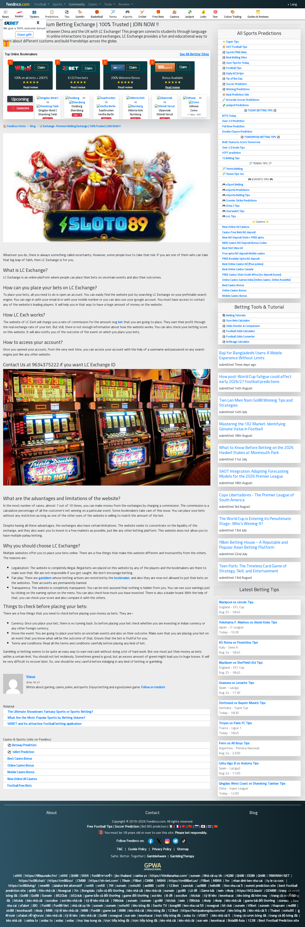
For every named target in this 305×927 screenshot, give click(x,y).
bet (120, 322)
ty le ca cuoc (275, 880)
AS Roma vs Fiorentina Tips (238, 642)
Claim (41, 67)
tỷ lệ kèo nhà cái (98, 900)
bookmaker (121, 578)
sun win (130, 915)
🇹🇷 (184, 826)
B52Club (62, 895)
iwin (220, 890)
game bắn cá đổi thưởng (102, 895)
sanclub (188, 885)
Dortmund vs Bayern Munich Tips (242, 703)
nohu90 (136, 885)
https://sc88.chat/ (32, 880)
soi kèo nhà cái (72, 900)
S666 (85, 875)
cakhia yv (140, 875)
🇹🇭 (209, 826)
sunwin (195, 875)
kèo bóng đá (141, 905)
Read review (30, 87)
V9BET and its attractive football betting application (44, 723)
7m (227, 880)
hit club (227, 905)
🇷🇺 (197, 826)
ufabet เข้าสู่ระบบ (31, 915)
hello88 (215, 885)
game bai (109, 910)
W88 (122, 910)
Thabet (275, 910)
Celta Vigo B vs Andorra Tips (239, 763)
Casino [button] (93, 4)
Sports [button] (58, 4)
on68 (90, 885)
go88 (182, 890)
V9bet (252, 905)
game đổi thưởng (136, 895)
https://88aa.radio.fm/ (41, 875)
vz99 (161, 885)
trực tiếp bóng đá (168, 915)
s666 (18, 875)
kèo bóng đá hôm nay (252, 895)
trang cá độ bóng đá (283, 915)
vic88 (10, 910)
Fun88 (45, 905)
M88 (49, 910)
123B (251, 920)
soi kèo (157, 895)
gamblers (45, 578)
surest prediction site (261, 885)
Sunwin (47, 895)
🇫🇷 (177, 826)
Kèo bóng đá (156, 910)
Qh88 (74, 875)
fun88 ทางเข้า (102, 875)
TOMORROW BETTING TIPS (260, 136)
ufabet (24, 905)
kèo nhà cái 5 (258, 910)
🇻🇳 (216, 826)
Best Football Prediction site (279, 920)
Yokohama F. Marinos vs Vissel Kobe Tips (248, 622)
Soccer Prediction (127, 826)
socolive (182, 895)
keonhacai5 (24, 910)
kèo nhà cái (135, 890)
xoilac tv (189, 915)
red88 (292, 905)
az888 (202, 885)
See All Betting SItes (194, 54)
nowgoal (213, 905)
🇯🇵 (203, 826)
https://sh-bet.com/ (103, 880)
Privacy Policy (161, 849)
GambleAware (156, 856)
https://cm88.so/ (61, 880)
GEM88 (271, 890)
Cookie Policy (137, 849)
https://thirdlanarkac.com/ (168, 875)
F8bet (137, 880)
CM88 (81, 880)
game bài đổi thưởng (260, 900)
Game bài (208, 890)
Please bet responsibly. (191, 832)
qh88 (32, 890)
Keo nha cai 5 (233, 885)
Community (77, 4)
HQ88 (229, 875)
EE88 (251, 875)
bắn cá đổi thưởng (111, 890)
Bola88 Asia (236, 920)
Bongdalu (88, 890)
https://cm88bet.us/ (183, 880)
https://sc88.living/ (23, 885)
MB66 (161, 880)
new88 (45, 885)
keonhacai (227, 895)
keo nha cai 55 (194, 905)
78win (126, 880)
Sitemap (183, 849)
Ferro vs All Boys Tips (234, 743)
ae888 (149, 885)
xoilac (59, 920)
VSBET (203, 915)
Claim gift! (24, 34)
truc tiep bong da (89, 920)
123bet (174, 885)
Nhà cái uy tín (212, 875)
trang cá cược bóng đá (250, 915)
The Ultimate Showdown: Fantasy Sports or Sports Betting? (50, 711)
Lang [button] (293, 4)
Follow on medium (153, 687)
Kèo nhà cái (47, 890)
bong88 (175, 905)
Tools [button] (108, 4)
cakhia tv (32, 920)
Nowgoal (64, 890)
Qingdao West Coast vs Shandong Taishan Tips (252, 783)
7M (111, 885)
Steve (30, 676)
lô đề (169, 895)
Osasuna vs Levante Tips (236, 682)
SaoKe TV (160, 905)
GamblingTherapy (182, 856)
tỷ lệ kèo (210, 895)
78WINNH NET (279, 875)
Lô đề (193, 890)
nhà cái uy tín (81, 905)
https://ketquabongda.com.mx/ (203, 910)
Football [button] (40, 4)
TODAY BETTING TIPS (260, 110)
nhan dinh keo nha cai (248, 880)
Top (292, 895)
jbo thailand (123, 875)
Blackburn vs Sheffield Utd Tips (241, 662)
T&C (120, 849)
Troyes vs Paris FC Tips (235, 723)
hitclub (196, 895)
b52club (76, 895)
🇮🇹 (171, 826)
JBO (35, 905)
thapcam (278, 905)
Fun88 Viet (61, 905)
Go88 (24, 895)
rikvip (230, 890)
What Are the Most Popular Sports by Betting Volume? (46, 717)
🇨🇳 (190, 826)
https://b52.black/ (249, 890)
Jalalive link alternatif (68, 885)
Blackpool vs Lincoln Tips (236, 602)
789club (118, 900)
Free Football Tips (99, 826)
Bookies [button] (124, 4)
